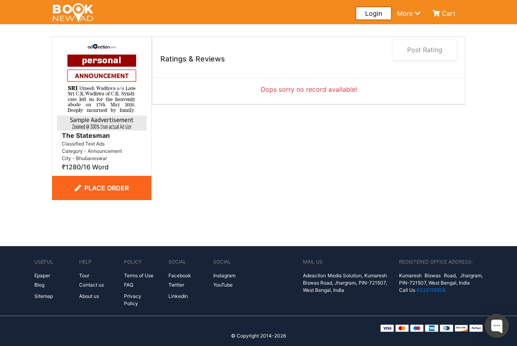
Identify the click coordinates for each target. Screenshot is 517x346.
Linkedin (178, 296)
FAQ (128, 285)
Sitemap (43, 296)
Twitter (176, 285)
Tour (84, 275)
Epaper (42, 275)
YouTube (223, 285)
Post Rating (424, 50)
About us (89, 296)
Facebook (179, 275)
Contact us (91, 285)
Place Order (106, 188)
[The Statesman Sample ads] (102, 85)
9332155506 (431, 290)
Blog (39, 285)
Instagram (224, 275)
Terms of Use (138, 275)
